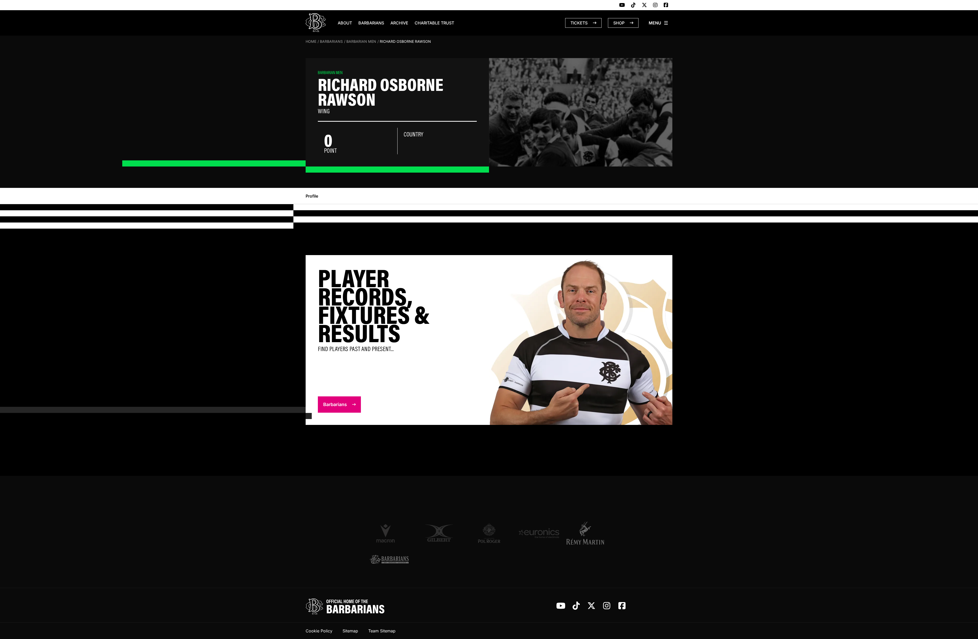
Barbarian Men (361, 41)
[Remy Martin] (588, 533)
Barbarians (371, 22)
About (345, 22)
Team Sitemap (382, 630)
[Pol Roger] (489, 533)
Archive (399, 22)
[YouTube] (622, 5)
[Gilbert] (439, 533)
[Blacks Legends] (389, 560)
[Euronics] (539, 533)
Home (311, 41)
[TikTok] (633, 5)
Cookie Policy (319, 630)
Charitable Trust (434, 22)
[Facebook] (666, 5)
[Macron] (389, 533)
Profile (312, 196)
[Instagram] (655, 5)
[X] (644, 5)
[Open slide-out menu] (658, 23)
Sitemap (350, 630)
